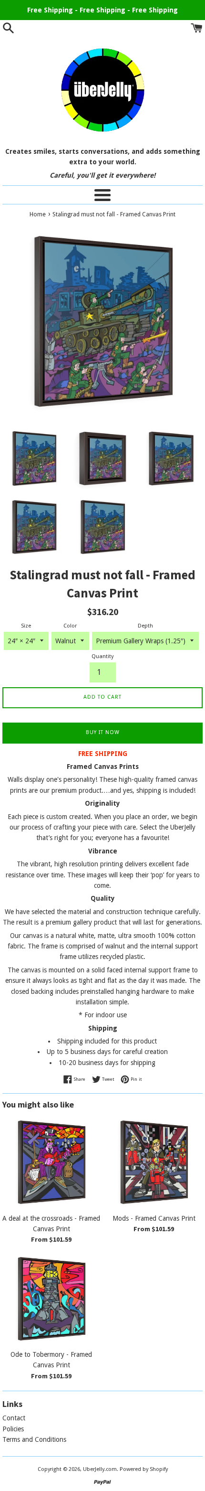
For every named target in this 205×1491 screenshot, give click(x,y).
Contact (13, 1418)
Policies (13, 1429)
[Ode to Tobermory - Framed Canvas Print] (51, 1299)
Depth (145, 626)
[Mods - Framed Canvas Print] (154, 1162)
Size (26, 626)
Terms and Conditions (34, 1439)
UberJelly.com (100, 1469)
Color (70, 626)
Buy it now (103, 732)
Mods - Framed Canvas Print (154, 1218)
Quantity (102, 656)
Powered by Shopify (144, 1469)
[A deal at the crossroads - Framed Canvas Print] (51, 1162)
